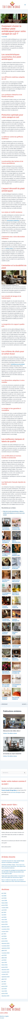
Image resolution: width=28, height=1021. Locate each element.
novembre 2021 (5, 972)
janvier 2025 (5, 924)
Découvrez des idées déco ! (12, 731)
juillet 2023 (4, 950)
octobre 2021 (5, 974)
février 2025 (4, 922)
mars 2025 (4, 919)
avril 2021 (4, 984)
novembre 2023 (5, 945)
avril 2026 (4, 898)
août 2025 (4, 910)
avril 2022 (4, 960)
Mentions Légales (4, 1016)
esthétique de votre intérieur (18, 364)
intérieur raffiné (9, 248)
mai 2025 (4, 914)
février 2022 (4, 965)
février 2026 (4, 903)
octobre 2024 (5, 931)
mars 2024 (4, 938)
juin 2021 (4, 981)
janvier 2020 (5, 993)
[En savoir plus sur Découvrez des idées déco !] (14, 721)
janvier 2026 (5, 905)
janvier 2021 (4, 986)
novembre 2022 (5, 953)
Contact (2, 1018)
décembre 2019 (5, 996)
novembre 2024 (5, 929)
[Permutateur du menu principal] (25, 4)
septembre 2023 (6, 948)
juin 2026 (4, 893)
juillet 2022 (4, 957)
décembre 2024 (5, 926)
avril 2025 (4, 917)
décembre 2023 (5, 943)
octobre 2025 (5, 907)
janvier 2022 (5, 967)
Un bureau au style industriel (12, 753)
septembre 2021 (6, 976)
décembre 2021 (5, 969)
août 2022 (4, 955)
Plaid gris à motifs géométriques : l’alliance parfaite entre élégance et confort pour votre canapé (14, 513)
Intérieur (5, 733)
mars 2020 (4, 991)
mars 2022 (4, 962)
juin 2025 (4, 912)
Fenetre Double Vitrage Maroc (9, 790)
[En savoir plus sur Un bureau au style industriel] (14, 744)
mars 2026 (4, 900)
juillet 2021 (4, 979)
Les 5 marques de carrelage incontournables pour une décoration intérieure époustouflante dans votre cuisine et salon (14, 872)
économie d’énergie (15, 792)
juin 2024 (4, 934)
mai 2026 (4, 895)
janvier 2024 (5, 941)
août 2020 (4, 988)
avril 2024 (4, 936)
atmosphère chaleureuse (13, 220)
